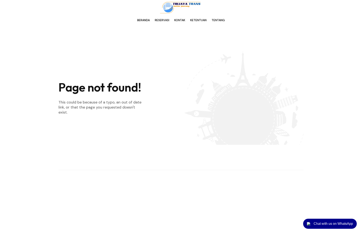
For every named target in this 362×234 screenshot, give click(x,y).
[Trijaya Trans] (181, 7)
